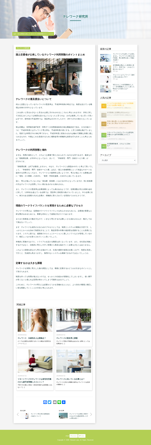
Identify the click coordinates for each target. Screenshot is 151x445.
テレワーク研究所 (23, 48)
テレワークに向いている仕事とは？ (70, 379)
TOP (14, 34)
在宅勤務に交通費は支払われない (118, 112)
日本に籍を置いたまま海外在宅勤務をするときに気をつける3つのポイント (120, 123)
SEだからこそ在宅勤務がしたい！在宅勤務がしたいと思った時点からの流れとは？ (124, 87)
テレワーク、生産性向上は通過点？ (32, 338)
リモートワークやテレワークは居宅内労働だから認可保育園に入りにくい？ (34, 380)
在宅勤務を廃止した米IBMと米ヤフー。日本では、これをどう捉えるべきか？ (124, 67)
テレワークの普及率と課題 (67, 338)
